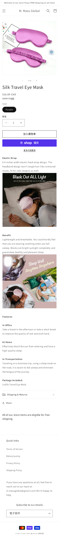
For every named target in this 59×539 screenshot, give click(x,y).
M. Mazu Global (26, 533)
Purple (9, 109)
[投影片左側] (22, 80)
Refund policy (13, 456)
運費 (12, 99)
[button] (3, 10)
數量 (4, 116)
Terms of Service (14, 449)
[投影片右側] (36, 80)
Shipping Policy (14, 470)
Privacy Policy (13, 463)
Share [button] (9, 403)
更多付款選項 (29, 150)
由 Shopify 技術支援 (37, 533)
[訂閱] (49, 513)
